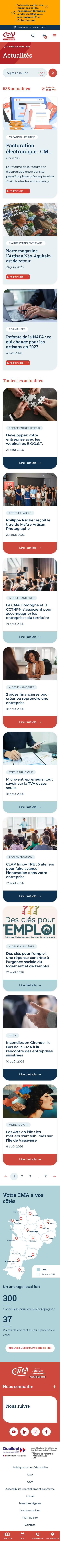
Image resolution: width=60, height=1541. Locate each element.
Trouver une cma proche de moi (30, 1348)
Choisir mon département (32, 27)
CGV (30, 1481)
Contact (30, 1524)
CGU (30, 1474)
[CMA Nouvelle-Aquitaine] (9, 36)
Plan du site (30, 1517)
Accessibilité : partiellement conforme (30, 1488)
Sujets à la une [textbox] (17, 73)
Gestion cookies (30, 1510)
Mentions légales (30, 1503)
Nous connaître (18, 1386)
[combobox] (25, 73)
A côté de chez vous (18, 46)
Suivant (53, 1176)
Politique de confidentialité (30, 1467)
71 (47, 1177)
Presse (30, 1496)
